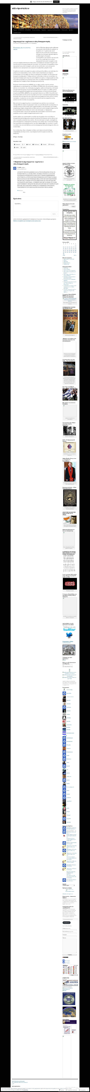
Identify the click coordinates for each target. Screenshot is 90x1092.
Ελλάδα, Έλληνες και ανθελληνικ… (71, 880)
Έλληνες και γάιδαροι (71, 865)
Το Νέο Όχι (66, 267)
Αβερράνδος (69, 845)
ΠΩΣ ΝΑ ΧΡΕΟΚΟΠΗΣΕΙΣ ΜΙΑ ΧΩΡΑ (50, 37)
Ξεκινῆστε (56, 1)
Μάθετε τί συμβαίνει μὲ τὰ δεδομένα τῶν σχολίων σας (27, 220)
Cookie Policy (25, 1089)
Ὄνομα (66, 928)
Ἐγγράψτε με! (66, 922)
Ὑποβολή (70, 954)
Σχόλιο (54, 213)
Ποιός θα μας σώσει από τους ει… (71, 828)
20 (71, 250)
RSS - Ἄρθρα (67, 960)
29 (75, 252)
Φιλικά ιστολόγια (36, 30)
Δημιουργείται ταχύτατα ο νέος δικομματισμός (31, 41)
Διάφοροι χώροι (17, 32)
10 (65, 248)
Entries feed (66, 261)
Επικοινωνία (64, 30)
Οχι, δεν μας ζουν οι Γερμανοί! (69, 270)
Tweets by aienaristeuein (67, 642)
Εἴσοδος (65, 260)
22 (75, 250)
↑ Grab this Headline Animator (69, 891)
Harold (68, 842)
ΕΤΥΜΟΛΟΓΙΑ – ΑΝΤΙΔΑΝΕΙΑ (24, 30)
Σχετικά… (71, 30)
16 (63, 250)
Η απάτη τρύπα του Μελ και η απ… (71, 847)
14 (73, 248)
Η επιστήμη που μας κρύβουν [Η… (71, 840)
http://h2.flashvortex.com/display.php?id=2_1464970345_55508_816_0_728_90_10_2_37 (19, 1082)
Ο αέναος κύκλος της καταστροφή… (71, 877)
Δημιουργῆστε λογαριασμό (69, 259)
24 (65, 252)
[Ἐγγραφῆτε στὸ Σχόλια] (64, 962)
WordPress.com (66, 264)
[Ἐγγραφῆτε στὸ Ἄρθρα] (64, 960)
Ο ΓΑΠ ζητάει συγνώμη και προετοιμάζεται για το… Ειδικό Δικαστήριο (70, 287)
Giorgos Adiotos (69, 834)
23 (63, 252)
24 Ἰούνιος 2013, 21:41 (21, 169)
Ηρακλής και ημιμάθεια (70, 873)
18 (67, 250)
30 (63, 253)
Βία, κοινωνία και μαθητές (71, 862)
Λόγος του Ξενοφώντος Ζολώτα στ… (71, 835)
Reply (24, 192)
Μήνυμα (64, 937)
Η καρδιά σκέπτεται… (71, 838)
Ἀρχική (15, 30)
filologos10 (34, 43)
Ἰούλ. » (75, 255)
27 (71, 252)
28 (73, 252)
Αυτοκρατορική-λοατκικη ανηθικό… (72, 858)
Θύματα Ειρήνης (67, 269)
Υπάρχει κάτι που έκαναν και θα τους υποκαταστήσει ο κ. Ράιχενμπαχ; (70, 283)
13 (71, 248)
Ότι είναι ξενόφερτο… (71, 856)
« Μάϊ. (64, 255)
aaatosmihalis (69, 827)
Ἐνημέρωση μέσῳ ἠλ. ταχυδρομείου (68, 907)
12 (69, 248)
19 (69, 250)
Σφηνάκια (44, 30)
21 (73, 250)
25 (67, 252)
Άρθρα (28, 154)
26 (69, 252)
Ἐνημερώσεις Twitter (68, 641)
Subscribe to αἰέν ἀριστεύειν (68, 893)
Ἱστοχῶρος (65, 934)
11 (67, 248)
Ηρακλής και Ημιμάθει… (71, 871)
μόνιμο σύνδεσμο (39, 154)
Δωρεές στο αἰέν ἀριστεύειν (54, 30)
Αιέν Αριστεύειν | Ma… (71, 875)
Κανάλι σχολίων (67, 262)
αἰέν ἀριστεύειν (20, 8)
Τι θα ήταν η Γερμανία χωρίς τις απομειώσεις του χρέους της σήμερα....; (70, 290)
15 (75, 248)
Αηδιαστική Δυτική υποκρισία (72, 843)
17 (65, 250)
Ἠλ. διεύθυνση (68, 931)
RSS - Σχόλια (67, 962)
